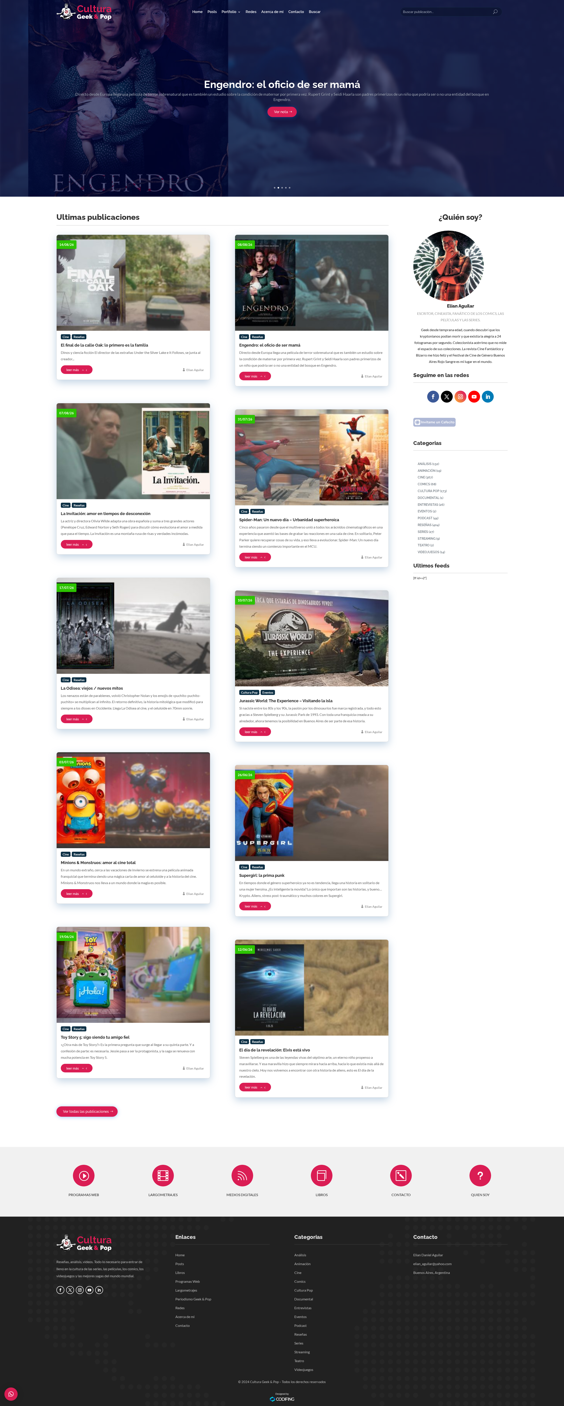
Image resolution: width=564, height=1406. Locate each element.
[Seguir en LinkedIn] (488, 397)
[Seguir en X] (447, 397)
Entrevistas (428, 504)
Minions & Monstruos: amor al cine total (98, 862)
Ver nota (281, 112)
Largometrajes (186, 1290)
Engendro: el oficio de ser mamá (282, 84)
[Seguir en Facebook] (433, 397)
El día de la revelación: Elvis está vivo (274, 1050)
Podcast (425, 518)
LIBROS (322, 1195)
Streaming (427, 538)
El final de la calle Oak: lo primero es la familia (104, 345)
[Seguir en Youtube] (474, 397)
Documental (428, 498)
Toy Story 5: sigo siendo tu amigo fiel (95, 1037)
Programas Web (187, 1281)
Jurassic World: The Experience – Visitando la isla (285, 700)
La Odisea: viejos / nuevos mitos (92, 688)
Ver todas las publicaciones (86, 1111)
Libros (180, 1272)
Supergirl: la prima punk (261, 875)
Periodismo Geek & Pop (193, 1299)
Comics (424, 484)
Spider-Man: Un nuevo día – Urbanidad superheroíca (289, 519)
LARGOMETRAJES (163, 1195)
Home (197, 12)
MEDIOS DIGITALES (242, 1195)
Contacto (296, 12)
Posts (212, 12)
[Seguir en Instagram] (460, 397)
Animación (427, 470)
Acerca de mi (272, 12)
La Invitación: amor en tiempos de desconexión (105, 513)
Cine (421, 477)
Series (423, 532)
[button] (11, 1394)
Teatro (424, 545)
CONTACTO (401, 1195)
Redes (251, 12)
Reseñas (425, 525)
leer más (72, 370)
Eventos (425, 511)
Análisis (425, 464)
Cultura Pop (428, 491)
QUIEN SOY (480, 1195)
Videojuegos (428, 552)
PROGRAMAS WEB (84, 1195)
